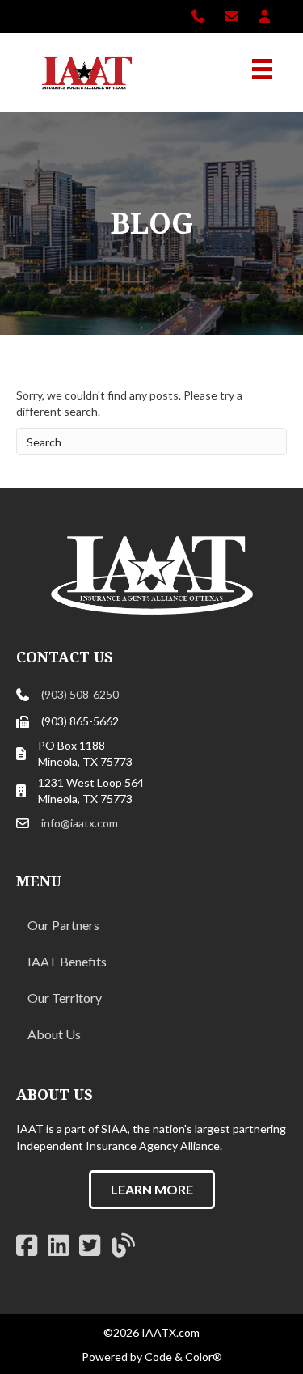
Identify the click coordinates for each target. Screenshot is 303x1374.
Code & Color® (183, 1356)
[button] (152, 1189)
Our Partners (63, 924)
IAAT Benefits (67, 961)
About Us (54, 1034)
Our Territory (64, 997)
